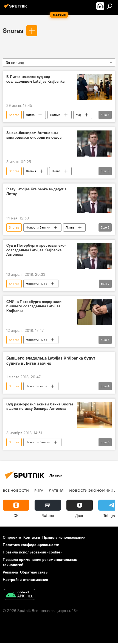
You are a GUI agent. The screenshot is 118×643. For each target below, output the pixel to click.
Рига (38, 490)
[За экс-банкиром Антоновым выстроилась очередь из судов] (94, 143)
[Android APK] (19, 595)
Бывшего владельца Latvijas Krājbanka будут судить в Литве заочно (50, 360)
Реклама (10, 572)
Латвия (55, 115)
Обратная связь (33, 572)
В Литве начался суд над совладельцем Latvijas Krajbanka (35, 79)
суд (78, 115)
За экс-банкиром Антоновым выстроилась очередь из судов (33, 135)
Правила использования (63, 537)
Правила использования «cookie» (32, 552)
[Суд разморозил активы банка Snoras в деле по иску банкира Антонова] (94, 415)
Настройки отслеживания (25, 579)
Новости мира (36, 284)
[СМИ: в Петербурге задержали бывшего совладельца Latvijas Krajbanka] (94, 312)
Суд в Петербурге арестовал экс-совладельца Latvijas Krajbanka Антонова (36, 250)
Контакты (31, 537)
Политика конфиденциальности (31, 544)
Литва (30, 115)
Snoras (13, 30)
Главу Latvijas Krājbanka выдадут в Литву (36, 191)
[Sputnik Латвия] (16, 8)
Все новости (16, 490)
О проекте (12, 537)
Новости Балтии (38, 227)
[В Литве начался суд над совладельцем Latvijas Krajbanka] (94, 87)
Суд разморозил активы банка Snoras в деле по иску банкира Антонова (40, 406)
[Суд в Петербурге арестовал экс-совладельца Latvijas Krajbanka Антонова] (94, 256)
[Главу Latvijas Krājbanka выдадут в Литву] (94, 200)
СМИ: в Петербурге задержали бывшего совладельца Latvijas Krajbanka (33, 306)
